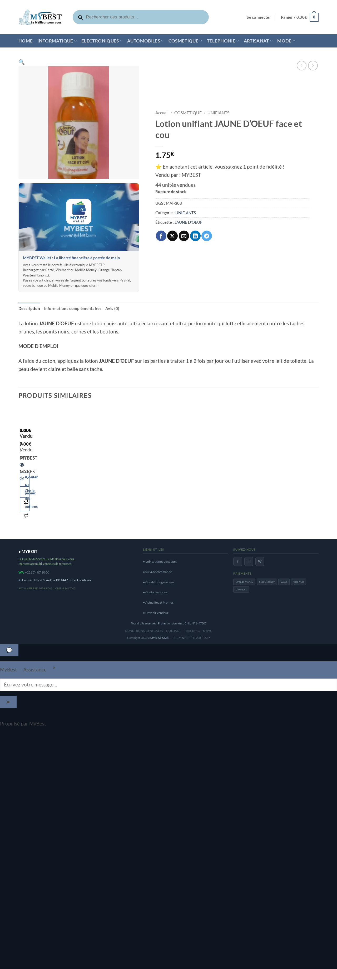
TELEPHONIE (221, 41)
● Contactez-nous (155, 592)
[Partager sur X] (172, 236)
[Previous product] (313, 65)
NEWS (207, 630)
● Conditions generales (158, 582)
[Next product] (301, 65)
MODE (284, 41)
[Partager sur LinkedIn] (195, 236)
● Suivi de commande (157, 572)
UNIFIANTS (218, 112)
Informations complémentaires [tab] (73, 308)
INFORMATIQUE (55, 41)
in (248, 561)
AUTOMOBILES (143, 41)
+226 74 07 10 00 (37, 572)
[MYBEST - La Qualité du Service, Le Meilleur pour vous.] (40, 17)
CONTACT (173, 630)
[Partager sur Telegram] (206, 236)
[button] (259, 17)
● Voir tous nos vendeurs (160, 562)
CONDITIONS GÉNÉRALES (144, 630)
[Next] (39, 470)
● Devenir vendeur (155, 613)
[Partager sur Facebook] (161, 236)
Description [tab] (29, 308)
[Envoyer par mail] (184, 236)
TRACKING (192, 630)
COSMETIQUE (183, 41)
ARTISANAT (256, 41)
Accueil (161, 112)
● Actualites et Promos (158, 602)
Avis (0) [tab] (112, 308)
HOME (25, 41)
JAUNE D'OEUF (188, 222)
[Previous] (22, 470)
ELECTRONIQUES (100, 41)
